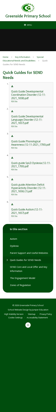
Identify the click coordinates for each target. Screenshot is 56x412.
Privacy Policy (46, 314)
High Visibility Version (13, 314)
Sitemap (31, 314)
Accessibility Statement (37, 317)
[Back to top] (28, 325)
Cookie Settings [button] (15, 317)
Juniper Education (40, 309)
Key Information (22, 57)
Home (5, 57)
